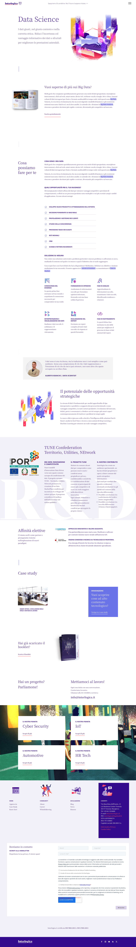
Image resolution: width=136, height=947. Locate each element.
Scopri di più (27, 733)
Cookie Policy (106, 829)
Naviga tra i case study (99, 612)
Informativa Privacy (108, 827)
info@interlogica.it (113, 813)
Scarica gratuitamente (52, 114)
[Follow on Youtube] (109, 941)
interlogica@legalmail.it (113, 816)
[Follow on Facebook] (101, 941)
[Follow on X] (116, 941)
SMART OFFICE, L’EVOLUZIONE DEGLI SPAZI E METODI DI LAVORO (31, 609)
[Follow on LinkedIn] (112, 941)
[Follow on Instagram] (105, 941)
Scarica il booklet (24, 654)
